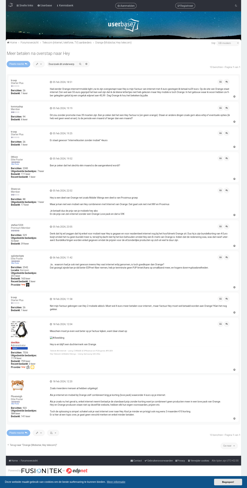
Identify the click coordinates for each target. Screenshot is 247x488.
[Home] (123, 26)
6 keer (24, 119)
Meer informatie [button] (116, 481)
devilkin (15, 342)
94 (24, 116)
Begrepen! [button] (228, 482)
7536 (25, 352)
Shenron (15, 189)
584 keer (15, 413)
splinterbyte (17, 256)
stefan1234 (17, 225)
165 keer (25, 278)
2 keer (32, 281)
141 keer (25, 416)
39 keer (25, 243)
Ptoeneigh (16, 396)
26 (24, 90)
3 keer (32, 363)
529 (25, 235)
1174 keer (16, 358)
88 (24, 199)
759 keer (25, 361)
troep (14, 80)
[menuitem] (126, 6)
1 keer (24, 93)
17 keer (25, 204)
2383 (25, 168)
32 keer (15, 240)
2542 (25, 267)
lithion (14, 157)
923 (25, 408)
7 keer (40, 171)
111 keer (25, 174)
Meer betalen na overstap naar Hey (38, 53)
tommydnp (17, 106)
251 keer (15, 276)
